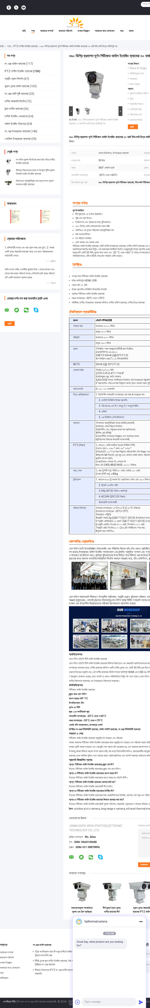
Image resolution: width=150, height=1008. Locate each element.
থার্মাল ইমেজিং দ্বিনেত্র (15, 123)
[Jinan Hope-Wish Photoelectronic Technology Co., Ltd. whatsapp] (18, 310)
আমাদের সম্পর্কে (46, 30)
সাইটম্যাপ (4, 977)
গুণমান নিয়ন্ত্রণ (83, 30)
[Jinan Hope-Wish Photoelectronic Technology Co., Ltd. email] (9, 310)
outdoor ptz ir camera (87, 808)
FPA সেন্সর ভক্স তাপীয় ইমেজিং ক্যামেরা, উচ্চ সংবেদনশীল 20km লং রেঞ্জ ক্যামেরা (58, 962)
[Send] (141, 1002)
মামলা (131, 30)
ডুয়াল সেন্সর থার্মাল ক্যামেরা (17, 86)
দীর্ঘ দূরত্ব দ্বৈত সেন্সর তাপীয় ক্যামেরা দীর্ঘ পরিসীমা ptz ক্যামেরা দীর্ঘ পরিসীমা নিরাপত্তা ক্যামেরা (112, 909)
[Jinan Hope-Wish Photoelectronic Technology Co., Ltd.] (75, 22)
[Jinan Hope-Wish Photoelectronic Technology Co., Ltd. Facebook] (8, 7)
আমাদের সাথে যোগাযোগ (105, 30)
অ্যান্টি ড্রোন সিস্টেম (14, 78)
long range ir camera (113, 808)
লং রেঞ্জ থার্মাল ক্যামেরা (15, 63)
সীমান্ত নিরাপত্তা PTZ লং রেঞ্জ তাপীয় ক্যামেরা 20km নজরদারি (58, 971)
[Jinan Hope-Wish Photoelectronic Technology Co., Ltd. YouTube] (23, 7)
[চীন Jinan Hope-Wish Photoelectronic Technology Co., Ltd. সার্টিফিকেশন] (15, 216)
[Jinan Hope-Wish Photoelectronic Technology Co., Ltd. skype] (38, 310)
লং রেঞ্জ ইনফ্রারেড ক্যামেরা (17, 131)
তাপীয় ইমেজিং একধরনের (16, 116)
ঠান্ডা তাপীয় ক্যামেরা (14, 108)
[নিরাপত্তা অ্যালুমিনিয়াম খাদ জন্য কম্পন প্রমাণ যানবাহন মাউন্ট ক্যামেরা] (8, 182)
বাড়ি (24, 30)
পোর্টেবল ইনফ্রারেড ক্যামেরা (18, 139)
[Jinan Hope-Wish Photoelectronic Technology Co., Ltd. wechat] (28, 310)
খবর (121, 30)
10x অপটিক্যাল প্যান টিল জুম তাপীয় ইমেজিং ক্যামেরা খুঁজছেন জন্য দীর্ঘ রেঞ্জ (57, 953)
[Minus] (141, 921)
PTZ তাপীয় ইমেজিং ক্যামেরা (26, 46)
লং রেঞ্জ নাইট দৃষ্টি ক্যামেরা (16, 93)
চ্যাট (132, 126)
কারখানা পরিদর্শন (65, 30)
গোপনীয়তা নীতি (9, 1001)
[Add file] (77, 1002)
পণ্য (33, 30)
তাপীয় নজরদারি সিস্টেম (15, 101)
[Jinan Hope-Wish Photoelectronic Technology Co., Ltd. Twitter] (16, 7)
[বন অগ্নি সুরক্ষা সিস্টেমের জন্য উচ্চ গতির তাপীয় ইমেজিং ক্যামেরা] (8, 161)
